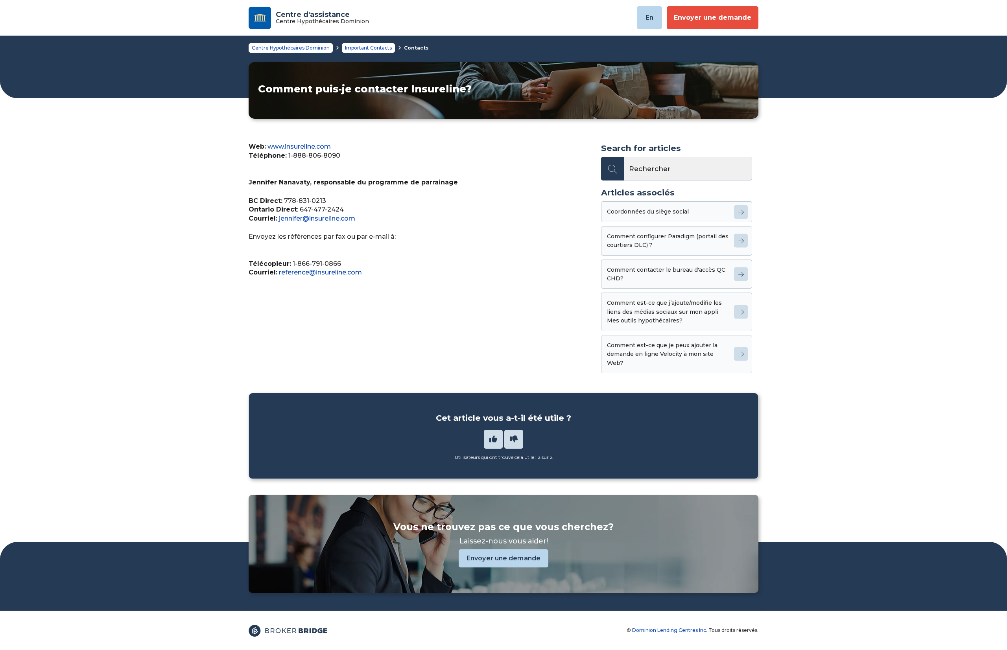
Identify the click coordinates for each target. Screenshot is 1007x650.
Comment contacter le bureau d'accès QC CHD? (666, 274)
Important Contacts (368, 48)
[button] (493, 439)
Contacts (416, 48)
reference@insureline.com (320, 272)
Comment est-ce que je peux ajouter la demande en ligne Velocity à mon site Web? (662, 354)
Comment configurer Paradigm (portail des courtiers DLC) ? (668, 241)
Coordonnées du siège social (648, 211)
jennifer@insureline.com (317, 218)
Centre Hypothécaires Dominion (291, 48)
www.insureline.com (299, 146)
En (649, 17)
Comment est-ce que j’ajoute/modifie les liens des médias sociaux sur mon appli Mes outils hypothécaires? (664, 311)
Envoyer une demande (712, 17)
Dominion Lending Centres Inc (669, 630)
